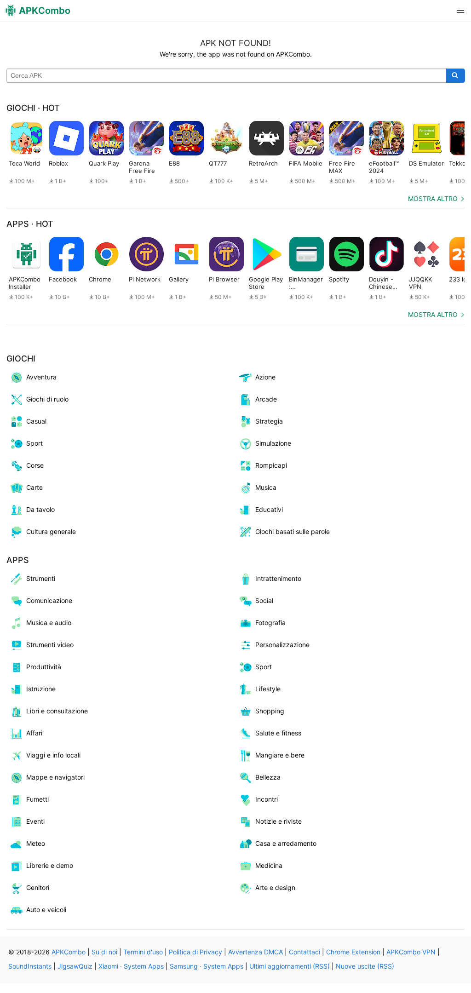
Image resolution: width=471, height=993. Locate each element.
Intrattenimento (278, 578)
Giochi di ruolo (47, 399)
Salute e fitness (278, 733)
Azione (265, 377)
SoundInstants (30, 966)
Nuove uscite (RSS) (365, 966)
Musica (265, 487)
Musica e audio (48, 622)
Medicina (268, 865)
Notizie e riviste (278, 821)
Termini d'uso (143, 952)
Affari (34, 733)
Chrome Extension (353, 952)
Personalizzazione (282, 645)
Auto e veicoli (46, 909)
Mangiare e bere (279, 755)
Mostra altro (433, 198)
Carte (34, 487)
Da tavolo (40, 509)
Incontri (266, 799)
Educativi (269, 509)
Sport (34, 443)
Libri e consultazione (57, 711)
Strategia (269, 421)
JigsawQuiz (74, 966)
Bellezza (268, 777)
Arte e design (275, 887)
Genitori (37, 887)
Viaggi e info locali (53, 755)
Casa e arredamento (285, 843)
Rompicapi (271, 465)
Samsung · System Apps (206, 966)
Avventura (41, 377)
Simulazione (273, 443)
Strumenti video (50, 645)
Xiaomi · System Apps (131, 966)
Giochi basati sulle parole (292, 531)
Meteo (35, 843)
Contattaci (304, 952)
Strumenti (40, 578)
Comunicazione (49, 600)
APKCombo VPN (411, 952)
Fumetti (37, 799)
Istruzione (41, 689)
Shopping (269, 711)
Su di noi (104, 952)
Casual (36, 421)
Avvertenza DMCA (255, 952)
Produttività (43, 667)
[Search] (455, 76)
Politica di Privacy (195, 952)
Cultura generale (51, 531)
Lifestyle (268, 689)
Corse (35, 465)
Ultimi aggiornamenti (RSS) (289, 966)
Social (264, 600)
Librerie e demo (49, 865)
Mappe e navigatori (55, 777)
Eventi (35, 821)
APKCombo (69, 952)
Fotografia (270, 622)
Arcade (266, 399)
